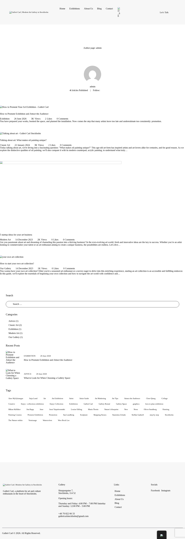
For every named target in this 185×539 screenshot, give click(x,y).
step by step (154, 415)
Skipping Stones (100, 415)
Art (44, 398)
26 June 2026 (20, 118)
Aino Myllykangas (15, 398)
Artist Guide (84, 398)
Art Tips (115, 398)
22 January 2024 (22, 145)
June (41, 409)
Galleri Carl (88, 404)
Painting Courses (15, 415)
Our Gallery (5, 268)
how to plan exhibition (154, 404)
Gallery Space (121, 404)
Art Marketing (100, 398)
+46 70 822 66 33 (66, 513)
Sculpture (84, 415)
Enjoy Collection (56, 404)
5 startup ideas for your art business (16, 234)
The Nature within (15, 420)
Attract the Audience (132, 398)
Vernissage (32, 420)
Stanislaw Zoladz (119, 415)
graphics (136, 404)
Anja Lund (33, 398)
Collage (164, 398)
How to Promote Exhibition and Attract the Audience (24, 114)
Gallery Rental (104, 404)
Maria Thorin (93, 409)
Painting (166, 409)
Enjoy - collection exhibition (32, 404)
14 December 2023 (24, 239)
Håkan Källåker (14, 409)
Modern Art (5, 239)
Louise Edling (76, 409)
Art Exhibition (57, 398)
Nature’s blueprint (111, 409)
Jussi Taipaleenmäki (57, 409)
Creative (11, 404)
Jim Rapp (30, 409)
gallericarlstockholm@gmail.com (73, 516)
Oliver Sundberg (150, 409)
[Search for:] (92, 304)
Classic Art (5, 145)
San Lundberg (68, 415)
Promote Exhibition (35, 415)
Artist (71, 398)
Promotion (53, 415)
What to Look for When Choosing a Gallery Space (47, 378)
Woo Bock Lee (64, 420)
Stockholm (169, 415)
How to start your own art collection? (17, 263)
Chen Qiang (151, 398)
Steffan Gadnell (138, 415)
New (126, 409)
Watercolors (47, 420)
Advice (12, 321)
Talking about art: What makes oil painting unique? (23, 140)
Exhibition (5, 118)
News (136, 409)
